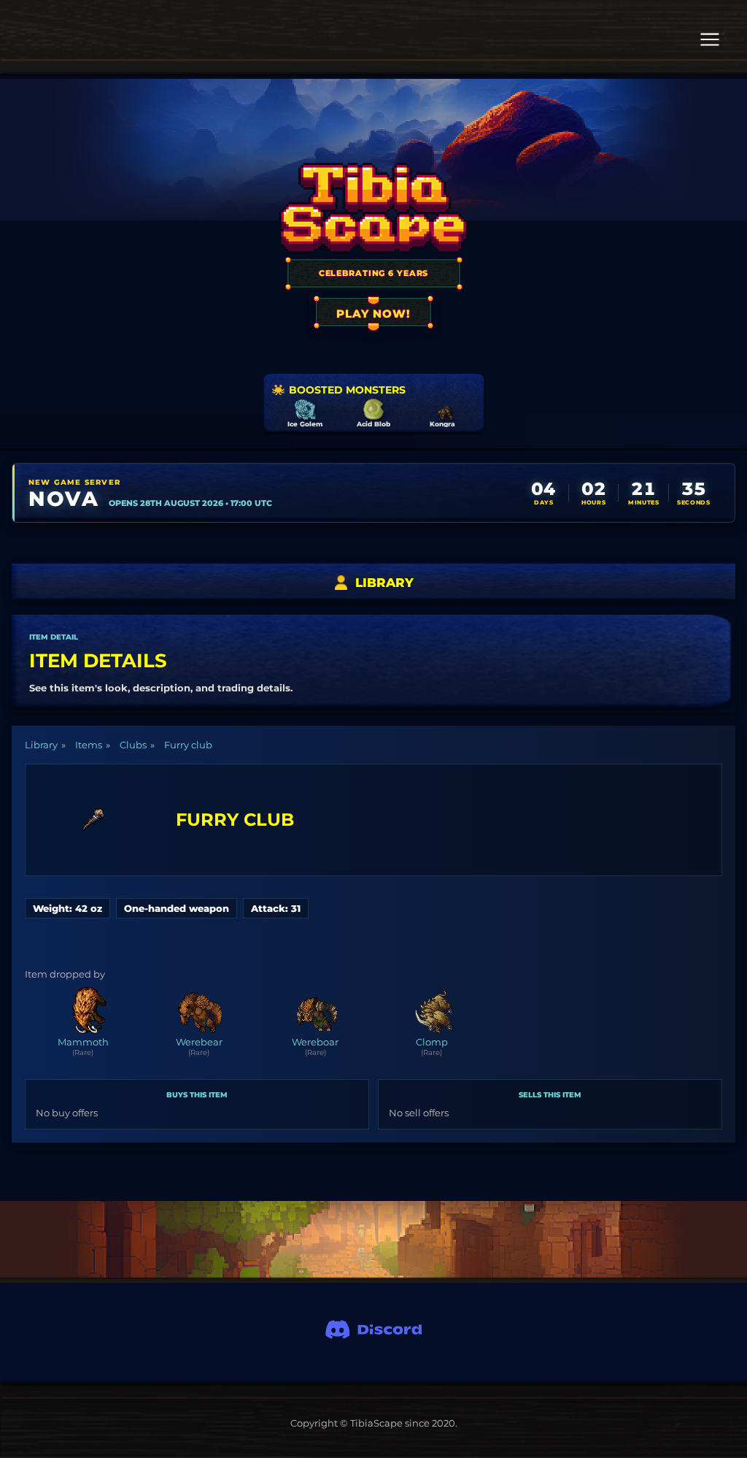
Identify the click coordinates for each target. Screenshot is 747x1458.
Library (41, 745)
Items (88, 745)
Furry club (188, 745)
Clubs (133, 745)
